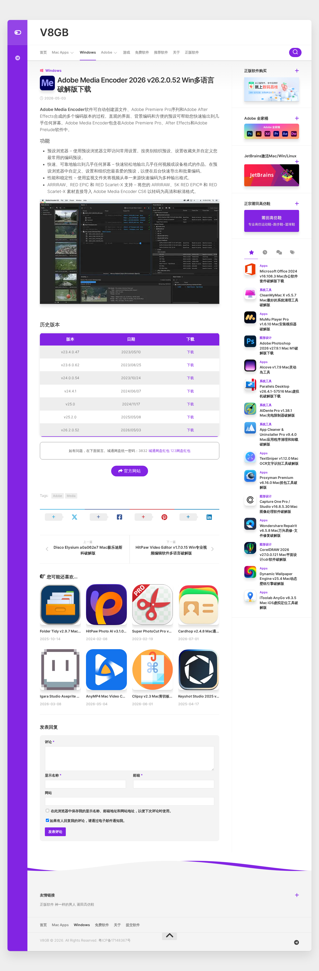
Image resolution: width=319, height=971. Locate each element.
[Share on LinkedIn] (196, 517)
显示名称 (53, 775)
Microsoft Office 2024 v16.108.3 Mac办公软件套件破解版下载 (279, 276)
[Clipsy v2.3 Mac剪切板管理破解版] (152, 669)
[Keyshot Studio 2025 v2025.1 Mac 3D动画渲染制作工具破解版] (198, 669)
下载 (190, 352)
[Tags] (292, 252)
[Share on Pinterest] (152, 517)
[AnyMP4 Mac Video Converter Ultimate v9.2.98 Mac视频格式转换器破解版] (106, 669)
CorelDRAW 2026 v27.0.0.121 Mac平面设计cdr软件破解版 (278, 554)
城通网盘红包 (159, 450)
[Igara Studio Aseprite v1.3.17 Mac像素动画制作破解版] (60, 669)
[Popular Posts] (251, 252)
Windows (88, 52)
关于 (176, 52)
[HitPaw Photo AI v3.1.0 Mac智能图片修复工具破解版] (106, 604)
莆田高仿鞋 (85, 904)
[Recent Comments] (278, 252)
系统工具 (266, 290)
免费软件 (142, 52)
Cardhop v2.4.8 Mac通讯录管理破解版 (209, 631)
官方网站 (132, 470)
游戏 (126, 52)
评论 (50, 742)
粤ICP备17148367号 (114, 940)
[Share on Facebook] (107, 517)
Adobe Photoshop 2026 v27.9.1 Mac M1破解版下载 (279, 348)
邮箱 (138, 775)
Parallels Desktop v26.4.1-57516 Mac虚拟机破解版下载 (279, 391)
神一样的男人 (65, 904)
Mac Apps (60, 52)
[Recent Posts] (265, 252)
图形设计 (266, 338)
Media (71, 496)
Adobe (106, 52)
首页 (43, 52)
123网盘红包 (180, 450)
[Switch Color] (17, 32)
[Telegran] (17, 58)
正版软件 (192, 52)
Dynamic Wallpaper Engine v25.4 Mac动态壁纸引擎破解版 (278, 579)
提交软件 (133, 925)
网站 (48, 793)
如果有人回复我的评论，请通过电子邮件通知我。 (88, 820)
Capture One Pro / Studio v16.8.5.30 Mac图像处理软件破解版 (279, 506)
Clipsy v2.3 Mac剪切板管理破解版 (159, 696)
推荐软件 (161, 52)
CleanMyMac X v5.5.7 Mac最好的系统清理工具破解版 (279, 300)
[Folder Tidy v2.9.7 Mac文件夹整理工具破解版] (60, 604)
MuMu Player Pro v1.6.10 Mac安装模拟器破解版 (278, 324)
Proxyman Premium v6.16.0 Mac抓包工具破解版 (278, 482)
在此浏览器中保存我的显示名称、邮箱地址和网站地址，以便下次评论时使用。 (112, 811)
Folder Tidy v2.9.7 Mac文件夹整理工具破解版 (76, 631)
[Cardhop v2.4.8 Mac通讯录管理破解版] (198, 604)
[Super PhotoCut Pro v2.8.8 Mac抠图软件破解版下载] (152, 604)
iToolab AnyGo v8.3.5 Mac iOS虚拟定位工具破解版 (279, 603)
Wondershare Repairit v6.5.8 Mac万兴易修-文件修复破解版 (279, 530)
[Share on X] (62, 517)
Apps (264, 265)
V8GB (54, 32)
